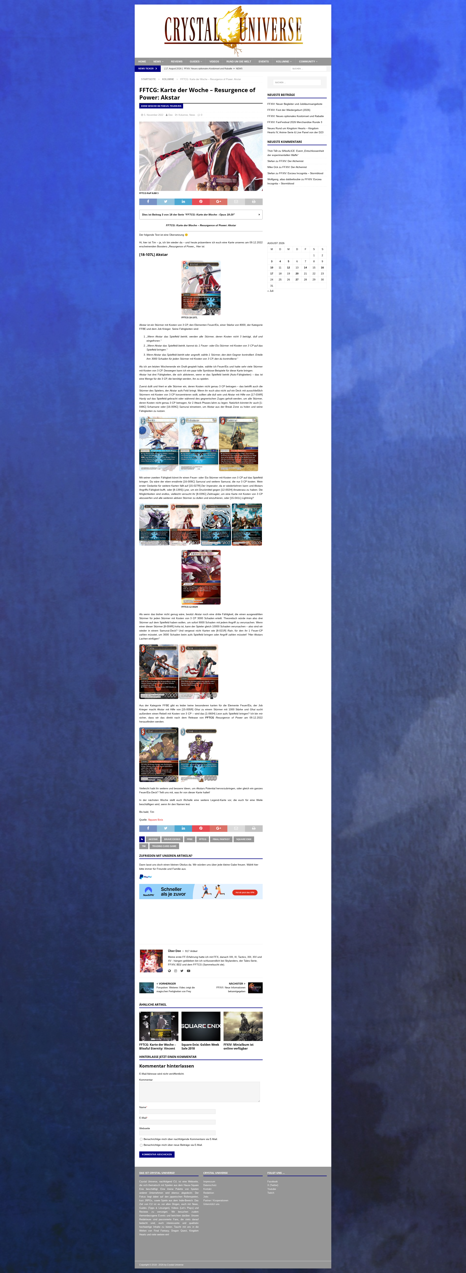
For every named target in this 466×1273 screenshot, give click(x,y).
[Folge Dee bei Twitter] (180, 971)
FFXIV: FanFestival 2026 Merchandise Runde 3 (294, 122)
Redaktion (208, 1192)
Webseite (144, 1128)
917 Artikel (191, 951)
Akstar (153, 839)
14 (305, 267)
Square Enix (155, 819)
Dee (170, 115)
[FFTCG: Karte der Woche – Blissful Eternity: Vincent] (158, 1026)
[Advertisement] (201, 924)
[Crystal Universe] (233, 55)
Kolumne (282, 61)
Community (307, 61)
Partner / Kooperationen (215, 1200)
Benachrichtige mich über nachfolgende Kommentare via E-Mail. (181, 1139)
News (157, 61)
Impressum (209, 1181)
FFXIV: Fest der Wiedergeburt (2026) (288, 109)
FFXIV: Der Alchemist (291, 161)
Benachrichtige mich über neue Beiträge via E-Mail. (173, 1144)
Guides (195, 61)
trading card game (164, 846)
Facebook (272, 1181)
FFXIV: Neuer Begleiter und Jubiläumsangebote (294, 103)
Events (264, 61)
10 (271, 267)
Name (142, 1107)
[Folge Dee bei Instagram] (174, 971)
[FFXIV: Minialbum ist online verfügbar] (243, 1026)
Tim (144, 846)
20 (297, 273)
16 (322, 267)
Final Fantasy (221, 839)
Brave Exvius (172, 839)
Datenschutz (210, 1185)
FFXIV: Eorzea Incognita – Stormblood (301, 173)
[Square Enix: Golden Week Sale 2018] (201, 1026)
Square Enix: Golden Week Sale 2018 (200, 1046)
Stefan (271, 161)
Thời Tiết (272, 150)
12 (288, 267)
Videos (214, 61)
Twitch (270, 1192)
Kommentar (146, 1079)
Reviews (176, 61)
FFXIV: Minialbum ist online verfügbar (239, 1046)
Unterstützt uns (211, 1204)
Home (142, 61)
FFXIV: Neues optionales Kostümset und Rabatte (295, 116)
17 (271, 273)
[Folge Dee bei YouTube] (187, 971)
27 (297, 279)
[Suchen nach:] (308, 68)
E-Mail (143, 1117)
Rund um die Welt (238, 61)
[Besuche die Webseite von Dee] (169, 971)
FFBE (190, 839)
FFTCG (202, 839)
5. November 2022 (153, 115)
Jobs (205, 1196)
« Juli (270, 290)
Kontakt (207, 1189)
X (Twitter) (272, 1185)
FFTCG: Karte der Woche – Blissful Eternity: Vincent (157, 1046)
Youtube (271, 1189)
